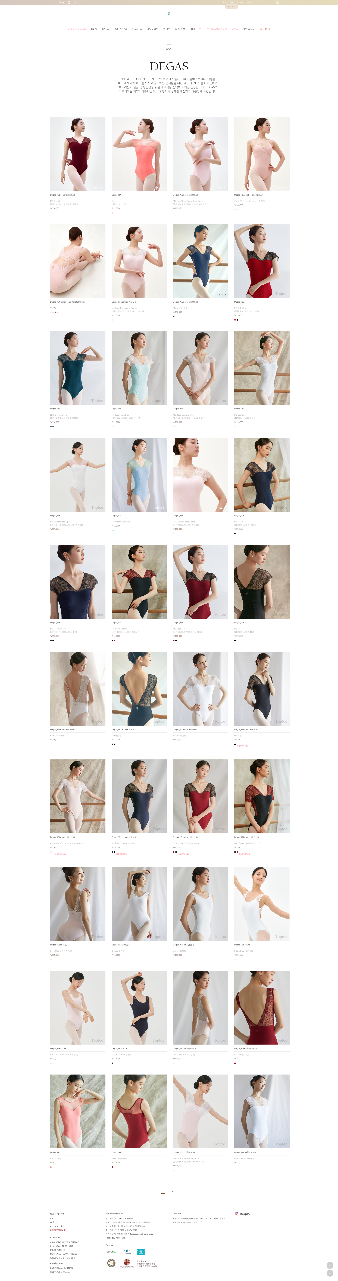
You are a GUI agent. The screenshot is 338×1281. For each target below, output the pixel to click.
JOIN (231, 2)
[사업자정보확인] (140, 1226)
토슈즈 (105, 28)
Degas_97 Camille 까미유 (184, 1152)
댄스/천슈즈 (121, 28)
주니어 (167, 28)
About (53, 1218)
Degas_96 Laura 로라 (59, 945)
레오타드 (137, 28)
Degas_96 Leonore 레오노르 (62, 195)
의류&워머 (152, 28)
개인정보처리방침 (58, 1230)
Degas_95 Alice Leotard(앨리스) (248, 195)
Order (248, 2)
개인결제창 (248, 28)
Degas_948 (55, 1152)
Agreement (56, 1226)
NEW (94, 28)
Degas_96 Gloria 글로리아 (184, 945)
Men (192, 28)
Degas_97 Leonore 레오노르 (185, 729)
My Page (239, 2)
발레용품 (180, 28)
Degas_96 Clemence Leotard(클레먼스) (67, 302)
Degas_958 (116, 195)
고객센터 (265, 28)
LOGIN (224, 2)
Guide (53, 1222)
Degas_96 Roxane (242, 945)
